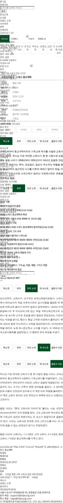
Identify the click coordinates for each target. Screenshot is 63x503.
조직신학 (4, 93)
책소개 (6, 288)
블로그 (3, 117)
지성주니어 (5, 63)
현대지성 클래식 (7, 41)
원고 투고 (4, 126)
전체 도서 (4, 38)
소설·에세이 (5, 51)
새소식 (3, 480)
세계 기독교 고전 (7, 87)
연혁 (2, 26)
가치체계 (4, 23)
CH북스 (3, 81)
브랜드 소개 (5, 20)
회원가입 (4, 4)
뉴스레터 (4, 114)
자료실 (3, 111)
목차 (19, 288)
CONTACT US (6, 32)
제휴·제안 (4, 129)
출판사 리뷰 (56, 288)
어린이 (3, 72)
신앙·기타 (4, 102)
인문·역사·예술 (7, 44)
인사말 (3, 17)
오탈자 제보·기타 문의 (10, 123)
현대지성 (4, 35)
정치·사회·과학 (7, 54)
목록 (2, 471)
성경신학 (4, 99)
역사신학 (4, 96)
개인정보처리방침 (8, 489)
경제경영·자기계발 (8, 47)
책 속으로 (44, 288)
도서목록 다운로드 (8, 60)
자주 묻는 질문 (6, 132)
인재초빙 (4, 29)
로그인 (3, 1)
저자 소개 (31, 288)
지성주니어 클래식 (8, 75)
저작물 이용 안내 (7, 120)
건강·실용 (4, 57)
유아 (2, 69)
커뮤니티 (4, 108)
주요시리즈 (5, 90)
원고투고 (4, 486)
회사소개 (4, 14)
